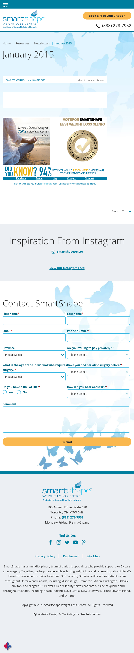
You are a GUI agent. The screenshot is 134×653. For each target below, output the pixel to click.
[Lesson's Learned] (26, 162)
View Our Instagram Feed (67, 268)
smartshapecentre (69, 251)
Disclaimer (71, 556)
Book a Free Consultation (107, 16)
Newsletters (42, 43)
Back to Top (119, 211)
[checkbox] (34, 393)
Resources (22, 43)
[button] (5, 4)
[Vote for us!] (83, 161)
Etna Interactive (90, 614)
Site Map (93, 556)
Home (7, 43)
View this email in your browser (91, 80)
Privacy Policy (45, 556)
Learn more (46, 184)
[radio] (8, 393)
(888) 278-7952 (72, 517)
